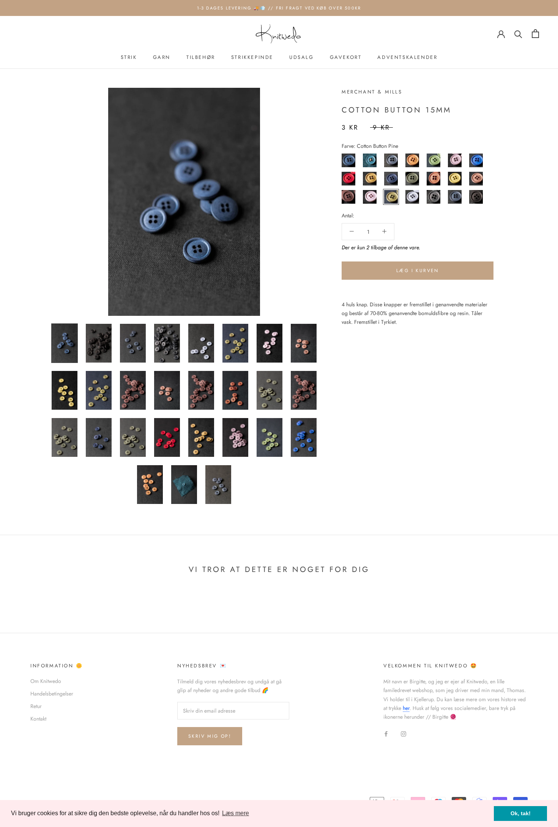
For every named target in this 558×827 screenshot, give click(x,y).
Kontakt (38, 718)
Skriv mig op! (209, 736)
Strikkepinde (252, 57)
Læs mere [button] (235, 813)
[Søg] (518, 34)
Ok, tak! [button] (521, 813)
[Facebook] (386, 733)
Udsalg (301, 57)
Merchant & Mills (372, 91)
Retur (36, 706)
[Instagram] (403, 733)
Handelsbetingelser (51, 693)
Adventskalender (407, 57)
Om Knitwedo (45, 681)
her (406, 708)
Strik (129, 57)
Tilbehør (200, 57)
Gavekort (346, 57)
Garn (161, 57)
